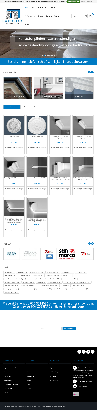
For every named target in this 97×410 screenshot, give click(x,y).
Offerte (27, 24)
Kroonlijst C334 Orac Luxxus (14, 178)
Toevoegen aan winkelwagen (15, 147)
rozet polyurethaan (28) (12, 289)
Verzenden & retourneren (11, 384)
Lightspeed (50, 406)
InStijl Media (62, 406)
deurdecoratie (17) (67, 272)
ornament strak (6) (28, 282)
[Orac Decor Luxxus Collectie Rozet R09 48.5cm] (37, 125)
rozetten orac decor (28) (30, 289)
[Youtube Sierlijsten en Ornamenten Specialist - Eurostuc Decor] (88, 352)
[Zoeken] (86, 16)
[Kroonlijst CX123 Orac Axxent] (83, 125)
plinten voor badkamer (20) (29, 285)
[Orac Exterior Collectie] (30, 254)
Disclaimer (7, 372)
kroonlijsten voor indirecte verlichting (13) (59, 275)
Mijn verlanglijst (54, 380)
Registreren (53, 368)
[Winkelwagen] (91, 16)
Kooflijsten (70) (9, 272)
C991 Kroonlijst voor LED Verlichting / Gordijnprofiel (37, 220)
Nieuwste (26, 107)
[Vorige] (89, 72)
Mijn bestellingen (54, 372)
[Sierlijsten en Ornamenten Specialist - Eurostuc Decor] (12, 16)
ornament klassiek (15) (69, 279)
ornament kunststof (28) (12, 282)
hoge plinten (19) (25, 275)
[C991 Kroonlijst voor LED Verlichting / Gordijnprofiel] (37, 208)
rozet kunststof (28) (78, 285)
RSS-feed (29, 388)
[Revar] (48, 254)
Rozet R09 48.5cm (37, 137)
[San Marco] (67, 254)
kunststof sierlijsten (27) (52, 279)
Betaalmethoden (8, 380)
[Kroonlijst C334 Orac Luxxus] (14, 167)
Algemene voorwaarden (10, 368)
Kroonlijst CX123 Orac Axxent (83, 137)
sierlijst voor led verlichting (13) (79, 289)
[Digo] (85, 254)
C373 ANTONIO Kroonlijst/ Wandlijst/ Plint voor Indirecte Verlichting (14, 220)
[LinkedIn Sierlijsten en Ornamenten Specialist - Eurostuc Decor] (93, 352)
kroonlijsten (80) (38, 275)
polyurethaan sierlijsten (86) (49, 285)
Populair (36, 107)
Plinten (52, 7)
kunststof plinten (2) (35, 279)
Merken (29, 380)
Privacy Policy (7, 376)
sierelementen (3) (62, 289)
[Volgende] (92, 72)
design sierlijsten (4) (52, 272)
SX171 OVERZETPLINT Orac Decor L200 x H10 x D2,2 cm (60, 178)
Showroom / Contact (52, 16)
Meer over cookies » (86, 1)
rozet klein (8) (65, 285)
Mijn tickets (53, 376)
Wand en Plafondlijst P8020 (37, 178)
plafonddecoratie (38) (54, 282)
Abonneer (70, 328)
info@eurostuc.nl (83, 386)
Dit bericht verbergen (73, 1)
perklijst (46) (41, 282)
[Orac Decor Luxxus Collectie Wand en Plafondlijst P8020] (37, 167)
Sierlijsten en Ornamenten (39, 7)
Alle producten (31, 368)
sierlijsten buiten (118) (11, 292)
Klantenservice (8, 388)
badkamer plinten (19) (36, 272)
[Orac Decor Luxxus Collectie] (11, 254)
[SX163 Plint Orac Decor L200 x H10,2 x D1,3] (83, 167)
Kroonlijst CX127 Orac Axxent (60, 137)
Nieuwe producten (32, 372)
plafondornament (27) (11, 285)
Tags (28, 384)
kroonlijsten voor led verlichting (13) (15, 279)
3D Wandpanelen (30, 16)
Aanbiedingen (30, 376)
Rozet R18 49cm (14, 137)
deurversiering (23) (10, 275)
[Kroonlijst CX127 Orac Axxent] (60, 125)
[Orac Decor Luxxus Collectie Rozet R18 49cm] (14, 125)
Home (26, 7)
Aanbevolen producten (12, 107)
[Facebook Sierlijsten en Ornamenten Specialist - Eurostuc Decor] (79, 352)
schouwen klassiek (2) (46, 289)
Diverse (40, 16)
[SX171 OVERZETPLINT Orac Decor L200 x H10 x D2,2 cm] (60, 167)
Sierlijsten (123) (22, 272)
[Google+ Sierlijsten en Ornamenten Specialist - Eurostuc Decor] (84, 352)
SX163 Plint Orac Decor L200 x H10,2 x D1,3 (83, 178)
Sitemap (6, 392)
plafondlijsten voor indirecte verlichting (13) (77, 282)
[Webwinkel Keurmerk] (83, 394)
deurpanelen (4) (81, 272)
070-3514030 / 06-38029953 (85, 381)
